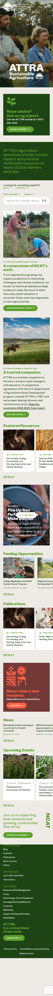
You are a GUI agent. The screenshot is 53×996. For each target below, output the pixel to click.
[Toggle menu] (48, 5)
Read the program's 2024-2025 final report (24, 406)
